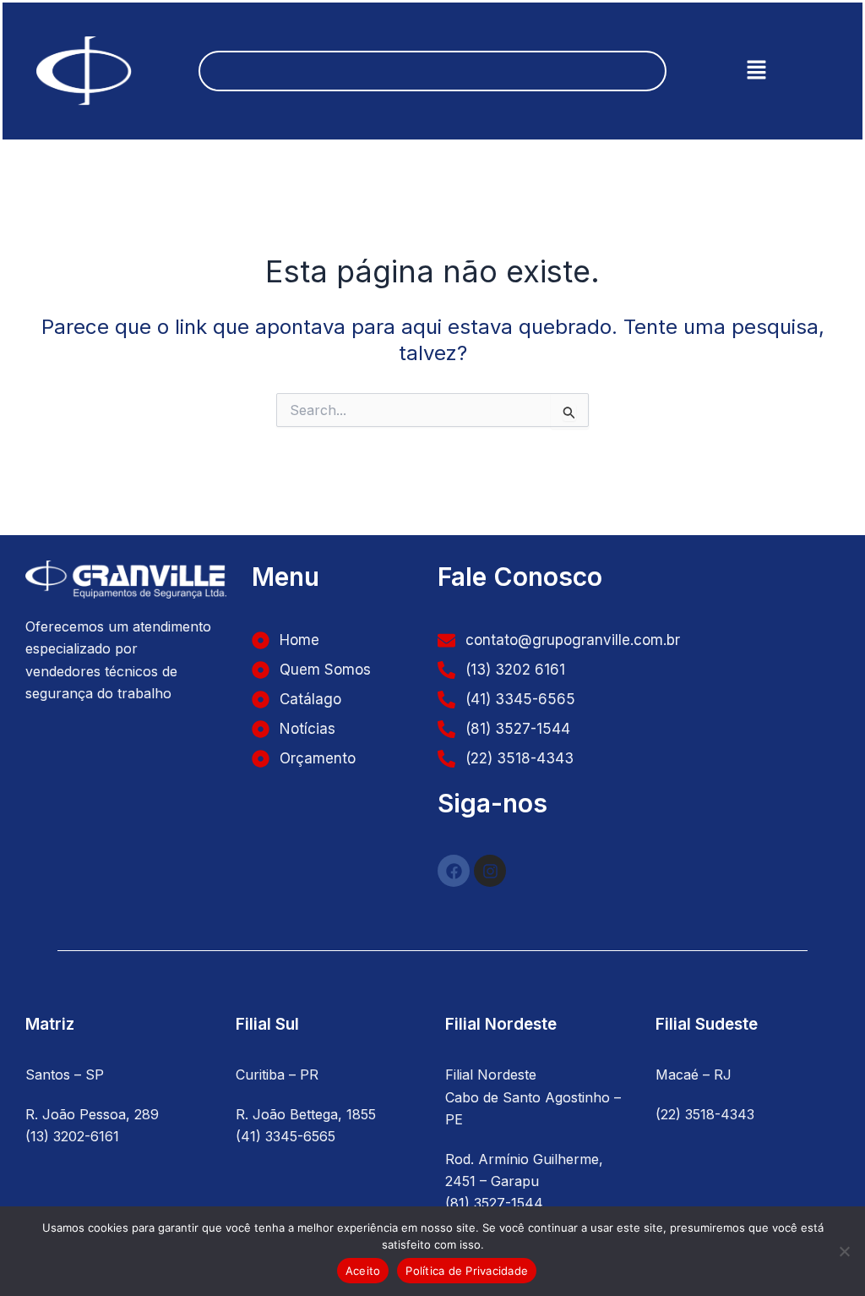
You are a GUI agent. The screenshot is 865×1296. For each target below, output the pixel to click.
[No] (843, 1251)
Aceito (363, 1270)
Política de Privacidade (466, 1270)
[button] (756, 70)
